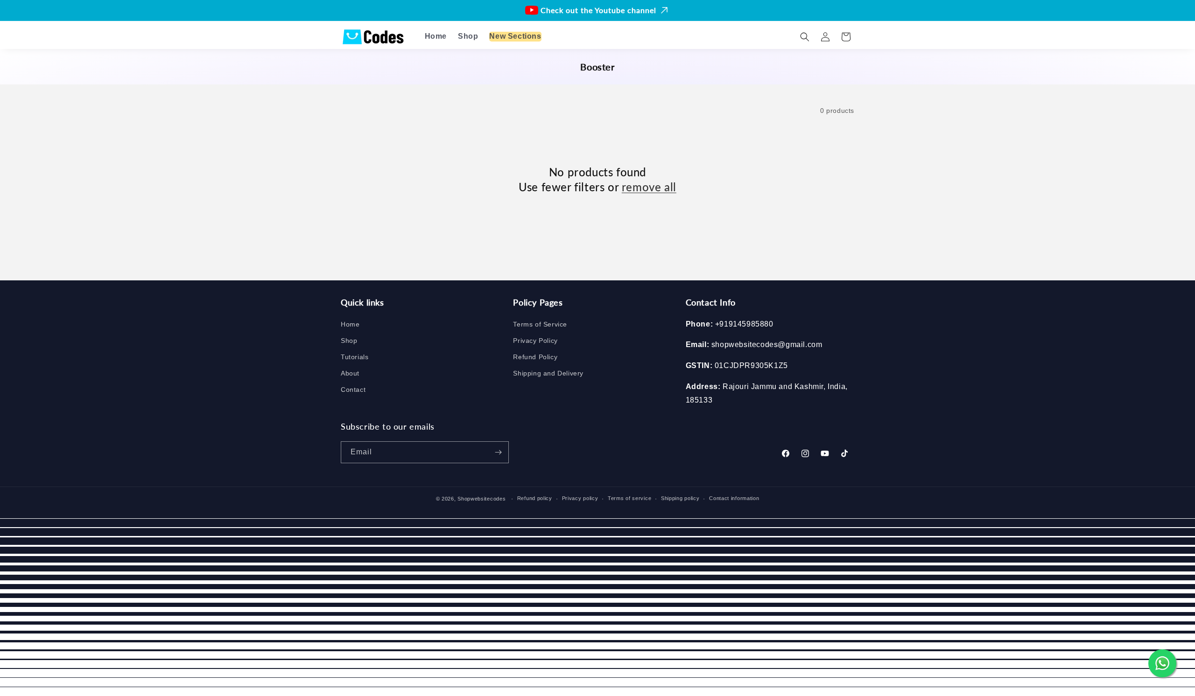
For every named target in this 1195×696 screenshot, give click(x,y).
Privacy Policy (535, 340)
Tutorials (354, 357)
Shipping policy (680, 498)
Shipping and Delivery (548, 373)
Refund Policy (535, 357)
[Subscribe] (498, 452)
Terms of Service (540, 324)
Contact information (734, 498)
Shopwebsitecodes (481, 498)
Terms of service (629, 498)
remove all (649, 186)
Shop (349, 340)
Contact (353, 390)
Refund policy (534, 498)
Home (350, 324)
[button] (804, 37)
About (350, 373)
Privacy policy (580, 498)
